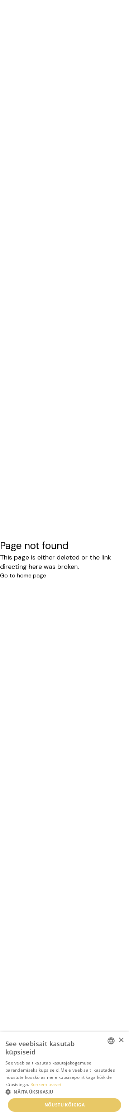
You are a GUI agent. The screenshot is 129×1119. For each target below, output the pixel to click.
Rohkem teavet (46, 1084)
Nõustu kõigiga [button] (64, 1105)
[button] (64, 1091)
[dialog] (64, 1075)
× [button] (121, 1040)
